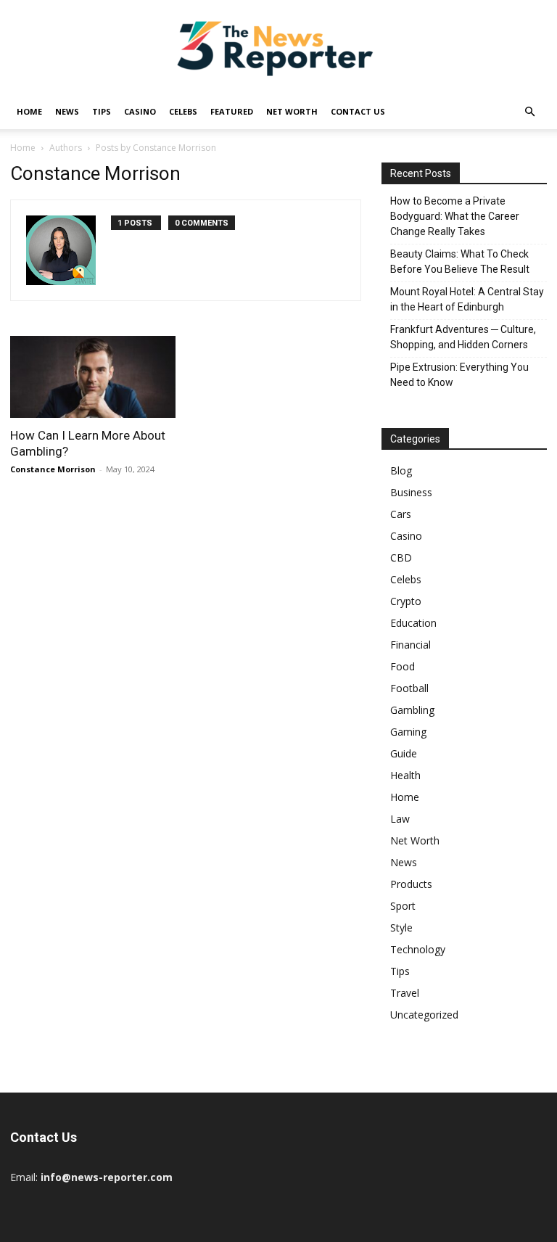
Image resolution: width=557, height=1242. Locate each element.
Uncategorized (424, 1014)
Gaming (408, 732)
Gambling (412, 710)
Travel (404, 993)
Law (400, 819)
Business (411, 492)
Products (411, 884)
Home (29, 111)
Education (413, 623)
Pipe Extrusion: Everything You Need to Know (459, 374)
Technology (417, 949)
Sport (403, 906)
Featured (231, 111)
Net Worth (292, 111)
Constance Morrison (53, 469)
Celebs (183, 111)
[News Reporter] (278, 48)
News (67, 111)
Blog (401, 470)
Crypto (405, 601)
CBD (401, 557)
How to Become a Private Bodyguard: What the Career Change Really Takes (454, 216)
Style (401, 927)
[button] (529, 112)
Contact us (358, 111)
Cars (400, 514)
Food (402, 666)
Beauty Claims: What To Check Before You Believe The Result (459, 261)
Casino (140, 111)
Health (405, 775)
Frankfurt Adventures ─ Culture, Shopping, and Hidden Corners (463, 337)
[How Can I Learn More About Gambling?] (93, 377)
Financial (410, 644)
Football (409, 688)
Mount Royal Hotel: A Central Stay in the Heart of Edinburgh (467, 299)
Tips (101, 111)
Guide (403, 753)
